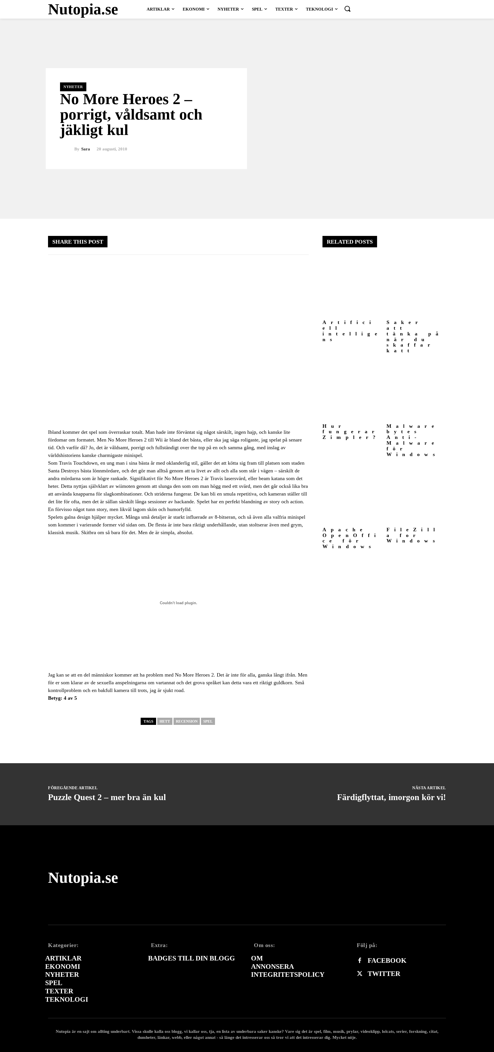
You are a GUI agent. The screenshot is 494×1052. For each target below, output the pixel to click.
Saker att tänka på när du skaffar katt (415, 336)
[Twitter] (359, 974)
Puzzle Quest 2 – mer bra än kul (107, 797)
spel (208, 721)
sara (85, 149)
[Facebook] (359, 961)
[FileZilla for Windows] (416, 494)
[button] (347, 8)
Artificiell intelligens (352, 330)
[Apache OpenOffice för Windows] (352, 494)
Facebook (387, 960)
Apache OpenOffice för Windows (351, 538)
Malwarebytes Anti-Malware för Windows (413, 440)
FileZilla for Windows (413, 535)
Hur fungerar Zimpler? (351, 431)
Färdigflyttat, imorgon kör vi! (391, 797)
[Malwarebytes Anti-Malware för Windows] (416, 391)
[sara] (67, 149)
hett (165, 721)
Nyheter (73, 87)
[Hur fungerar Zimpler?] (352, 391)
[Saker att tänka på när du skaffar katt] (416, 287)
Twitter (384, 973)
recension (187, 721)
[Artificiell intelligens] (352, 287)
